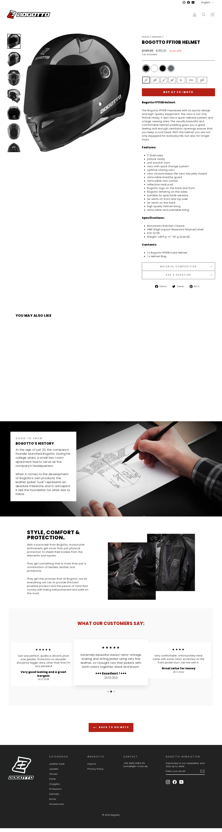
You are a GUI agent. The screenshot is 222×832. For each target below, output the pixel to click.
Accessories (56, 804)
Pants (52, 778)
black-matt (162, 68)
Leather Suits (57, 763)
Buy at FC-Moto (178, 92)
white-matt (154, 68)
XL (181, 80)
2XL (202, 80)
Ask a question (178, 274)
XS (155, 80)
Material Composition (178, 266)
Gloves (53, 773)
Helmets (157, 36)
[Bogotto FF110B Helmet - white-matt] (35, 405)
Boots (52, 799)
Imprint (91, 763)
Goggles (54, 783)
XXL (191, 80)
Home (145, 36)
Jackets (53, 768)
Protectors (55, 789)
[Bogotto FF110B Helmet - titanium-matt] (45, 405)
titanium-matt (171, 68)
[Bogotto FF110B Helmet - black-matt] (40, 405)
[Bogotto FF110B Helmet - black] (31, 405)
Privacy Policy (95, 768)
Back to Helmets (113, 727)
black (146, 68)
